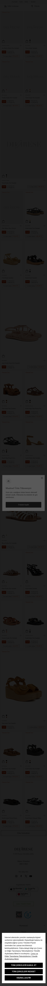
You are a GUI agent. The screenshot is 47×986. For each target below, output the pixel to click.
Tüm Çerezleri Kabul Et (24, 965)
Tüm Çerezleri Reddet (23, 971)
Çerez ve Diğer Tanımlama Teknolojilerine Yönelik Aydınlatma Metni (21, 956)
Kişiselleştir (24, 978)
